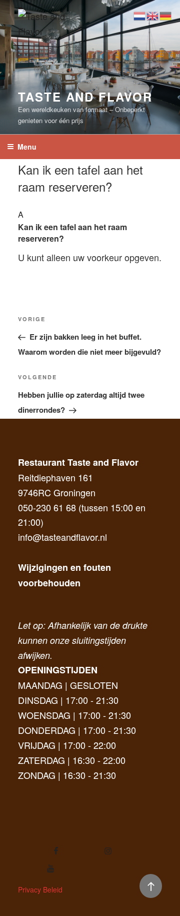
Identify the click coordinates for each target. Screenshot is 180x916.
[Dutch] (140, 14)
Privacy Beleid (40, 889)
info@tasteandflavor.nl (62, 536)
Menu (27, 147)
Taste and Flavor (85, 96)
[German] (166, 14)
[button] (90, 225)
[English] (153, 14)
